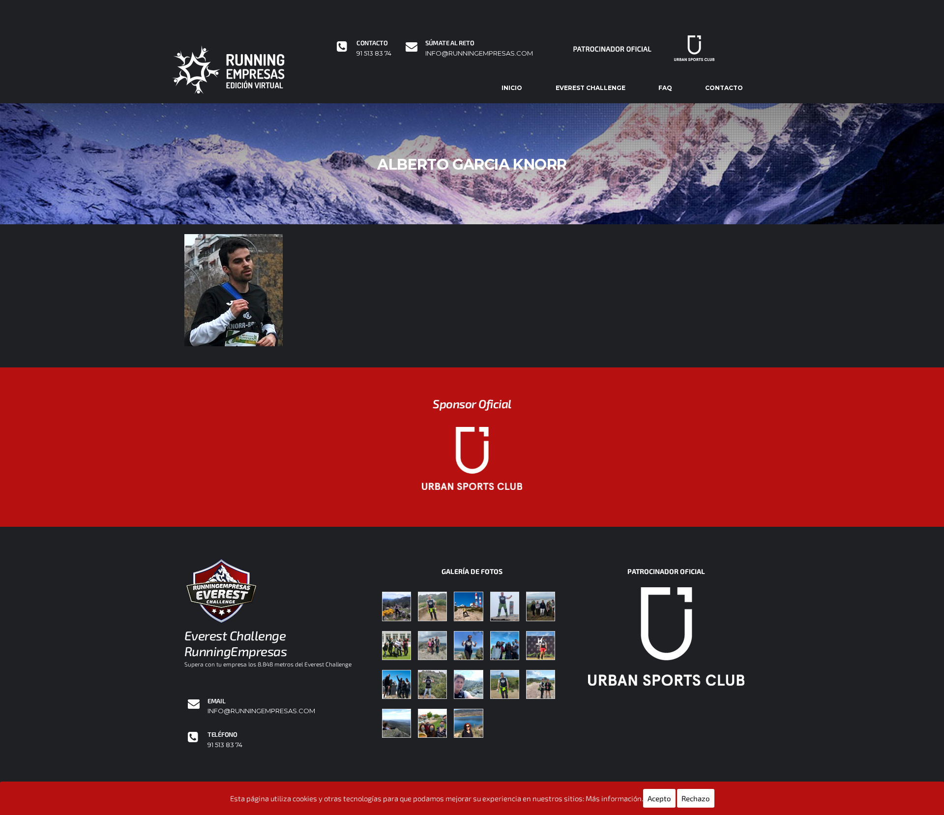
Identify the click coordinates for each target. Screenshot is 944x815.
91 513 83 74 (373, 53)
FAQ (665, 87)
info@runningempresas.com (479, 53)
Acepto (659, 798)
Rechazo (695, 798)
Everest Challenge (590, 87)
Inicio (512, 87)
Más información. (614, 798)
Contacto (724, 87)
